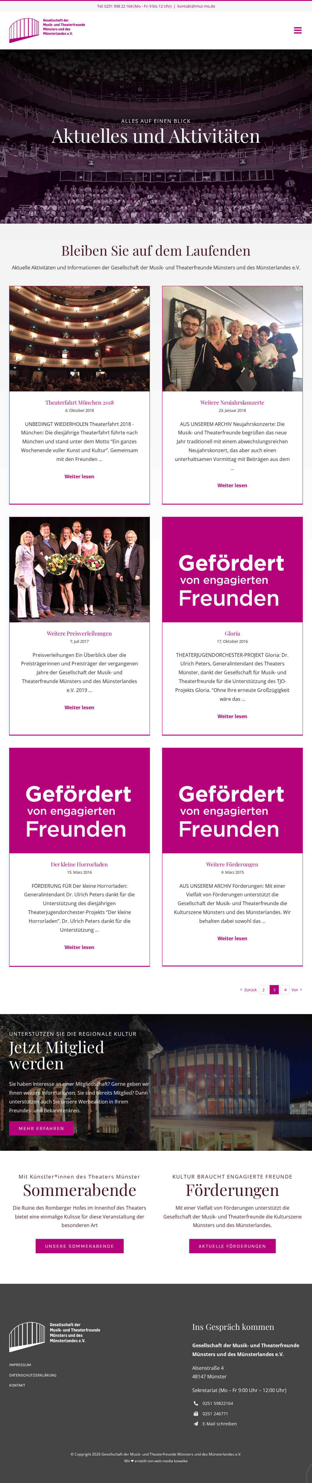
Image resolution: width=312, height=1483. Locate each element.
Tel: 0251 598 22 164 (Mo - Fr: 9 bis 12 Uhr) (134, 6)
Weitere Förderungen (232, 864)
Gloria (232, 633)
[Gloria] (232, 569)
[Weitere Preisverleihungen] (79, 569)
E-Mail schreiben (220, 1424)
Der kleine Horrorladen (79, 864)
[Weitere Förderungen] (232, 800)
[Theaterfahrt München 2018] (79, 338)
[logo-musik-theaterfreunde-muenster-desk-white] (55, 1324)
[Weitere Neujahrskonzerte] (232, 338)
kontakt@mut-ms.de (196, 6)
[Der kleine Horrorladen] (79, 800)
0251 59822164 (218, 1403)
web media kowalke (171, 1460)
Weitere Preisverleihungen (79, 633)
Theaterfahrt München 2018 (79, 402)
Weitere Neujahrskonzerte (232, 402)
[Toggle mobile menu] (298, 30)
